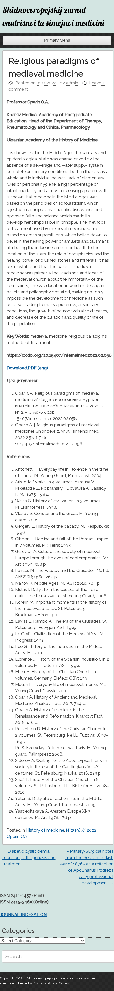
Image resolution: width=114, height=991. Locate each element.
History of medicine (45, 830)
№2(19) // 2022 (81, 830)
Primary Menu (57, 40)
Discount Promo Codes (51, 983)
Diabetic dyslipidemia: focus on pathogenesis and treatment (29, 857)
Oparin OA (17, 836)
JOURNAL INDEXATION (23, 914)
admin (72, 82)
